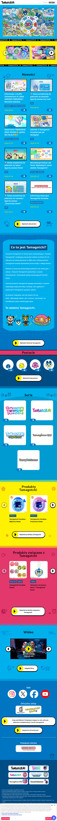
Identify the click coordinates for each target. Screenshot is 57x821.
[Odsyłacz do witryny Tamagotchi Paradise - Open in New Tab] (18, 52)
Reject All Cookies (50, 818)
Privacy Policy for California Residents (9, 813)
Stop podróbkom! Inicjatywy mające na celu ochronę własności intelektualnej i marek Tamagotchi (30, 721)
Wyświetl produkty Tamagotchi (30, 534)
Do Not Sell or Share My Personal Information (11, 814)
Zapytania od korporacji (30, 730)
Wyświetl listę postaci (30, 378)
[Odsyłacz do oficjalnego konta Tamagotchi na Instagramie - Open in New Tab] (12, 694)
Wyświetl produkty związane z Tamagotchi (29, 611)
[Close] (54, 805)
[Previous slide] (8, 649)
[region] (28, 812)
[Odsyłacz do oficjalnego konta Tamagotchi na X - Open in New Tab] (23, 694)
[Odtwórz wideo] (28, 649)
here (52, 805)
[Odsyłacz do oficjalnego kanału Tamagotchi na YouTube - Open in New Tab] (45, 694)
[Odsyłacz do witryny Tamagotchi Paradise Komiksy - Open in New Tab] (43, 52)
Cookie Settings (5, 818)
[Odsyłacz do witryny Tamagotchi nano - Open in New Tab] (28, 460)
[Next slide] (51, 53)
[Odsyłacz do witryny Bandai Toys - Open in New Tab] (28, 748)
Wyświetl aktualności (29, 224)
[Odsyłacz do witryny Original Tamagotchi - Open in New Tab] (42, 410)
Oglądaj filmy (29, 668)
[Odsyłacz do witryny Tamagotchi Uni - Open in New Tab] (42, 435)
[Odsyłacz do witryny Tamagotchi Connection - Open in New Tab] (15, 435)
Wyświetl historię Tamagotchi (30, 343)
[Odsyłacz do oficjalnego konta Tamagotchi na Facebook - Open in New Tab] (34, 694)
